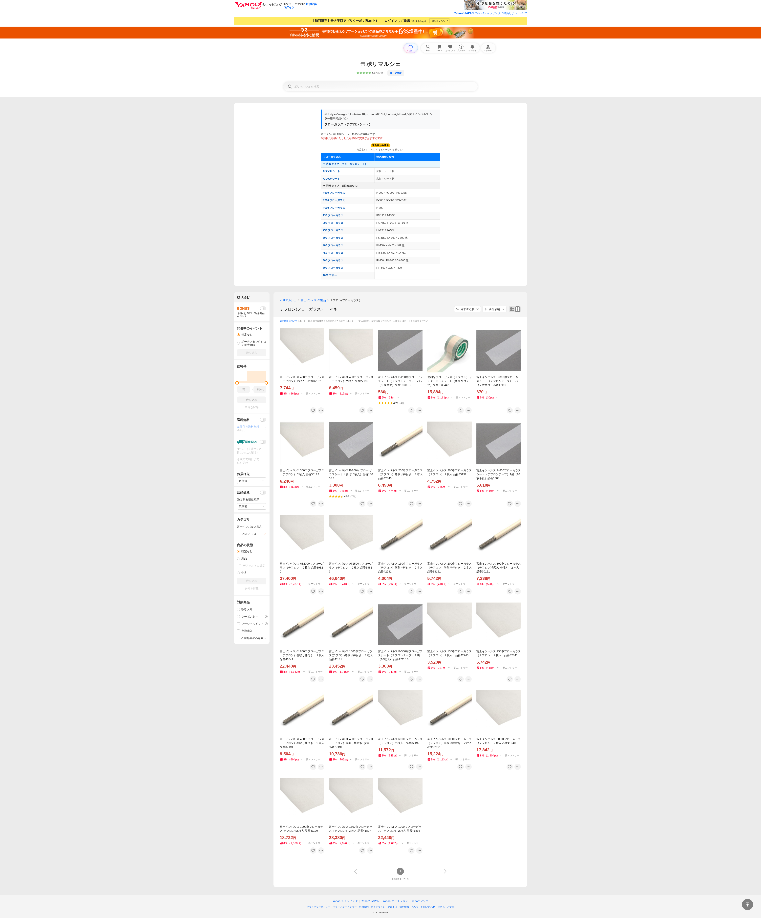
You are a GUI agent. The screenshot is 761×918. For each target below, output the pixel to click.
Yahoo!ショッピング (345, 901)
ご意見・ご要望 (446, 906)
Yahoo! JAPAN (464, 13)
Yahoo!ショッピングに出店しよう (496, 13)
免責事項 (392, 906)
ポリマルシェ (288, 300)
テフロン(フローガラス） (302, 309)
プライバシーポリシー (319, 906)
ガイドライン (378, 906)
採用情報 (404, 906)
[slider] (237, 383)
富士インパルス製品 (313, 300)
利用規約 (364, 906)
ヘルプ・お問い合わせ (423, 906)
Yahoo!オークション (395, 901)
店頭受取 (243, 492)
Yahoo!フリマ (419, 901)
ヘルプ (523, 13)
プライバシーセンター (345, 906)
